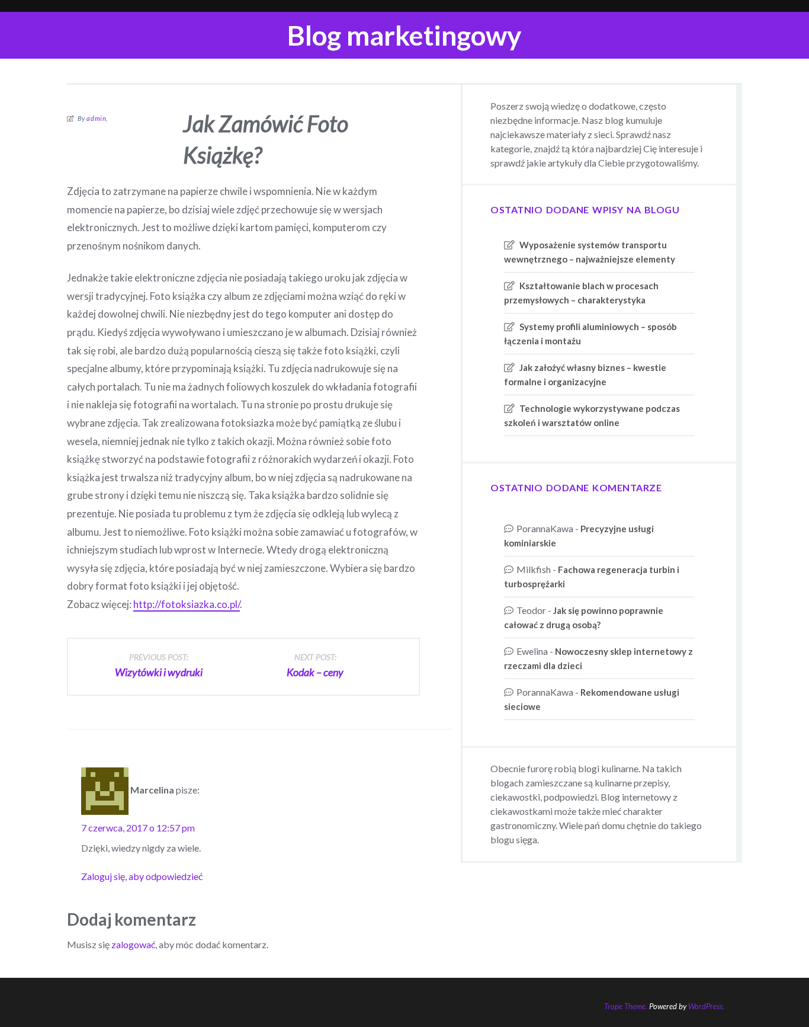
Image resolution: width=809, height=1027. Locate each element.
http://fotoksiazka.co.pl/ (186, 604)
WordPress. (706, 1006)
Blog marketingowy (404, 35)
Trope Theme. (625, 1006)
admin (96, 118)
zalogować (133, 944)
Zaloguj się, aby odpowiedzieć (142, 876)
